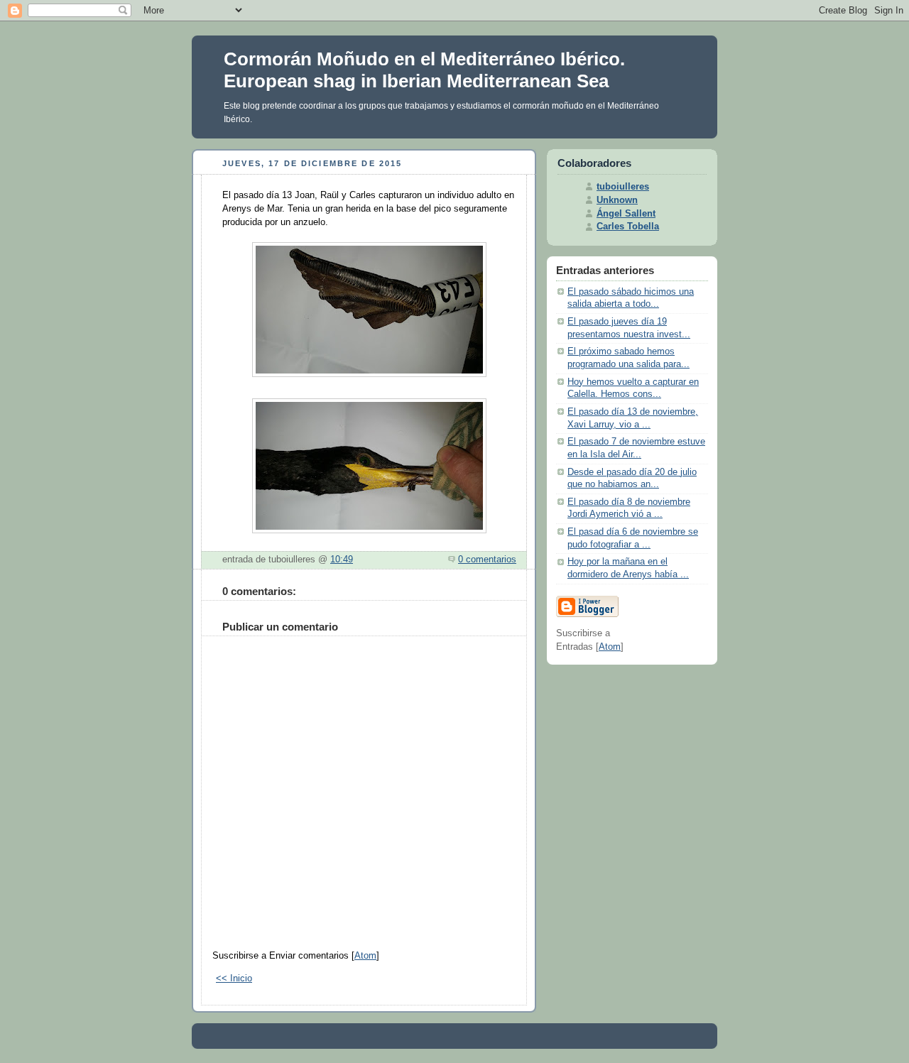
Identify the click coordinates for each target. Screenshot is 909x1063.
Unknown (617, 200)
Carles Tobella (628, 226)
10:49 (341, 560)
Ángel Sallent (626, 214)
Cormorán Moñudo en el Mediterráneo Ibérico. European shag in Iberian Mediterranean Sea (424, 70)
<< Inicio (234, 978)
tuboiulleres (623, 187)
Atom (365, 956)
